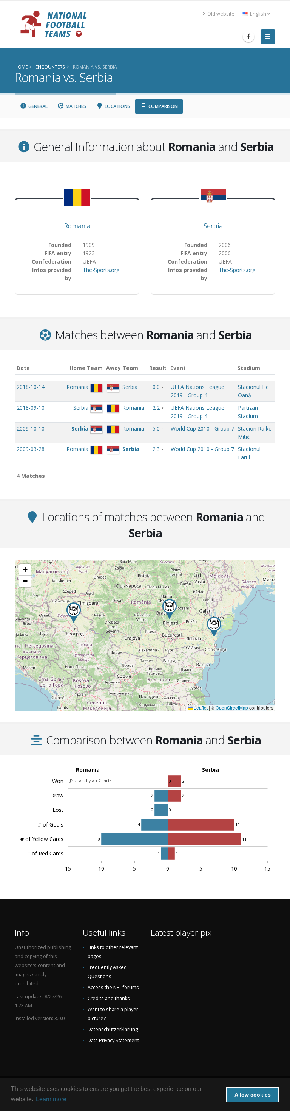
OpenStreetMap (232, 707)
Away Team (122, 367)
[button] (214, 627)
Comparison (162, 106)
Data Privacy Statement (113, 1040)
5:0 (157, 428)
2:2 (157, 407)
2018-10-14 (31, 386)
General (37, 106)
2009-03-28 (31, 449)
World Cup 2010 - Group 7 (202, 428)
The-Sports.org (101, 269)
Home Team (86, 367)
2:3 (157, 449)
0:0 (157, 386)
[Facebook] (248, 36)
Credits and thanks (109, 998)
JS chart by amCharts (90, 780)
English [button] (258, 14)
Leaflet (200, 707)
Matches (75, 106)
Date (23, 367)
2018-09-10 (31, 407)
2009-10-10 (31, 428)
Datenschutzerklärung (113, 1029)
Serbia (213, 225)
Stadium (249, 367)
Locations (116, 106)
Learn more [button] (51, 1099)
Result (158, 367)
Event (178, 367)
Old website (220, 14)
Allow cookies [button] (252, 1095)
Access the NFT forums (113, 987)
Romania (77, 225)
